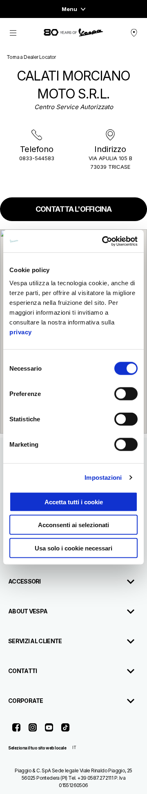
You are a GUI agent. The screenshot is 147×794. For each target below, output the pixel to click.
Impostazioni (103, 477)
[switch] (126, 393)
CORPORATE (25, 700)
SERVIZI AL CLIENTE (35, 640)
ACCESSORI (24, 581)
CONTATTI (22, 670)
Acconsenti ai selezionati (73, 524)
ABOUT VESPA (27, 611)
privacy (20, 331)
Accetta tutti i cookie (74, 501)
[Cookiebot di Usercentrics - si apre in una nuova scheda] (104, 241)
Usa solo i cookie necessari (73, 547)
